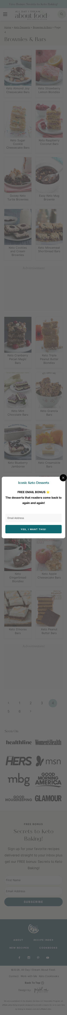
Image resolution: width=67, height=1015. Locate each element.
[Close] (63, 477)
